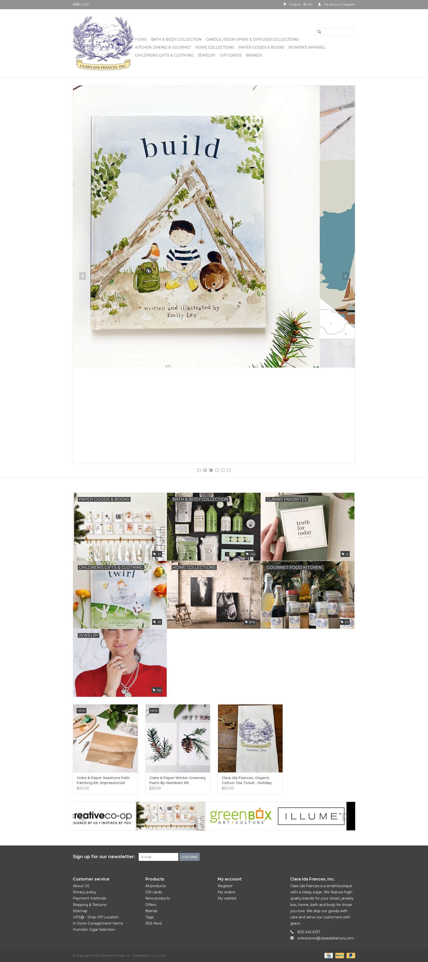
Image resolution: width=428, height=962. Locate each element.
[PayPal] (339, 955)
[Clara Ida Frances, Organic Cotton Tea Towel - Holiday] (250, 738)
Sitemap (80, 911)
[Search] (319, 32)
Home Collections (214, 47)
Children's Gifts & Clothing (164, 55)
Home (141, 39)
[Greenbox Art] (178, 816)
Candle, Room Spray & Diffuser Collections (252, 39)
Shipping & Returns (89, 905)
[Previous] (82, 276)
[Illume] (249, 816)
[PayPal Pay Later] (350, 955)
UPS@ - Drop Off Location (96, 917)
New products (157, 898)
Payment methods (89, 898)
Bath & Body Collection (176, 39)
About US (81, 886)
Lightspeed (158, 955)
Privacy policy (84, 892)
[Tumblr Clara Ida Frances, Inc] (342, 857)
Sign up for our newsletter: (104, 856)
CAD (85, 4)
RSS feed (153, 923)
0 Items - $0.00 (301, 4)
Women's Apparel (307, 47)
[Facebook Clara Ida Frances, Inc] (316, 857)
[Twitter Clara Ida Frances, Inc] (324, 857)
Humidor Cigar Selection (94, 929)
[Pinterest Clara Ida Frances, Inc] (333, 857)
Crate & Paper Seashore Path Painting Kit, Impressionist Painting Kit (103, 780)
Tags (149, 917)
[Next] (345, 276)
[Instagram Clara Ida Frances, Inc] (351, 857)
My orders (226, 892)
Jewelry (206, 55)
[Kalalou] (319, 816)
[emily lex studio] (108, 816)
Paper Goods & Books (261, 47)
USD (76, 4)
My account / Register (339, 4)
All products (155, 886)
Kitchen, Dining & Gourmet (163, 47)
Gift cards (231, 55)
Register (225, 886)
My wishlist (227, 898)
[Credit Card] (328, 955)
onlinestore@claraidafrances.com (325, 938)
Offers (150, 905)
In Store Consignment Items (98, 923)
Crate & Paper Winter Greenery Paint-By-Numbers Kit (177, 780)
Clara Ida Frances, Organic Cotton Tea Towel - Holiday (247, 780)
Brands (254, 55)
